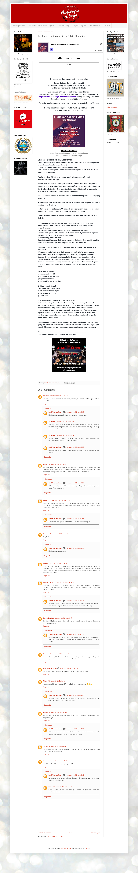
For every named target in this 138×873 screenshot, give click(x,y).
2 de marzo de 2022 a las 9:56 (74, 483)
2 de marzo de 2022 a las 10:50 (62, 618)
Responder (46, 404)
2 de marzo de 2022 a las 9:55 (74, 447)
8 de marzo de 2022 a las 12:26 (75, 729)
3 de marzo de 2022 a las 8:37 (74, 634)
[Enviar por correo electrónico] (65, 383)
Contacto (107, 25)
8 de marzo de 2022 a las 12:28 (75, 775)
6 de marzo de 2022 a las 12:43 (57, 746)
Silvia (45, 464)
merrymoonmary (66, 848)
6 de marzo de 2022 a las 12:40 (57, 712)
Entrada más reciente (44, 833)
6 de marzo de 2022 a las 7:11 (57, 681)
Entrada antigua (95, 833)
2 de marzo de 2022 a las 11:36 (59, 654)
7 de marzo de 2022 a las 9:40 (64, 761)
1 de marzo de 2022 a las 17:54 (59, 396)
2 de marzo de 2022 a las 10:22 (64, 582)
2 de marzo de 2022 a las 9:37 (64, 422)
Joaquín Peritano (48, 500)
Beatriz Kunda (48, 618)
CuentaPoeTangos (64, 25)
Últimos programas (19, 25)
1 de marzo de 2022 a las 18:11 (57, 464)
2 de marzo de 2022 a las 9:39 (59, 534)
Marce (45, 681)
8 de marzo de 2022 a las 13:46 (62, 787)
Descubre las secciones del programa (41, 25)
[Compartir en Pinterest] (73, 383)
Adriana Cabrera (48, 761)
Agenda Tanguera (80, 25)
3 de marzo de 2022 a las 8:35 (74, 601)
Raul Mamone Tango (55, 412)
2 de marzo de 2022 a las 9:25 (64, 500)
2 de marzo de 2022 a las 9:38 (64, 435)
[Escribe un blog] (67, 383)
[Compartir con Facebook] (71, 383)
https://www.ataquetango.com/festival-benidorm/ (58, 97)
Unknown (46, 396)
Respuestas (48, 408)
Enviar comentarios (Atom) (55, 836)
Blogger (87, 848)
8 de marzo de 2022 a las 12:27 (75, 695)
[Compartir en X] (69, 383)
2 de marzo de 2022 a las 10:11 (59, 563)
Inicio (70, 833)
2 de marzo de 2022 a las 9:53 (74, 519)
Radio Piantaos (95, 25)
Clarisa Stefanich (48, 582)
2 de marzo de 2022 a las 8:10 (74, 412)
